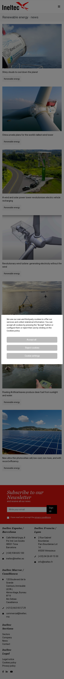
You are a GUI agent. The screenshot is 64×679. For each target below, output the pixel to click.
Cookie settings (32, 356)
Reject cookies (32, 347)
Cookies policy (13, 331)
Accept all (31, 339)
